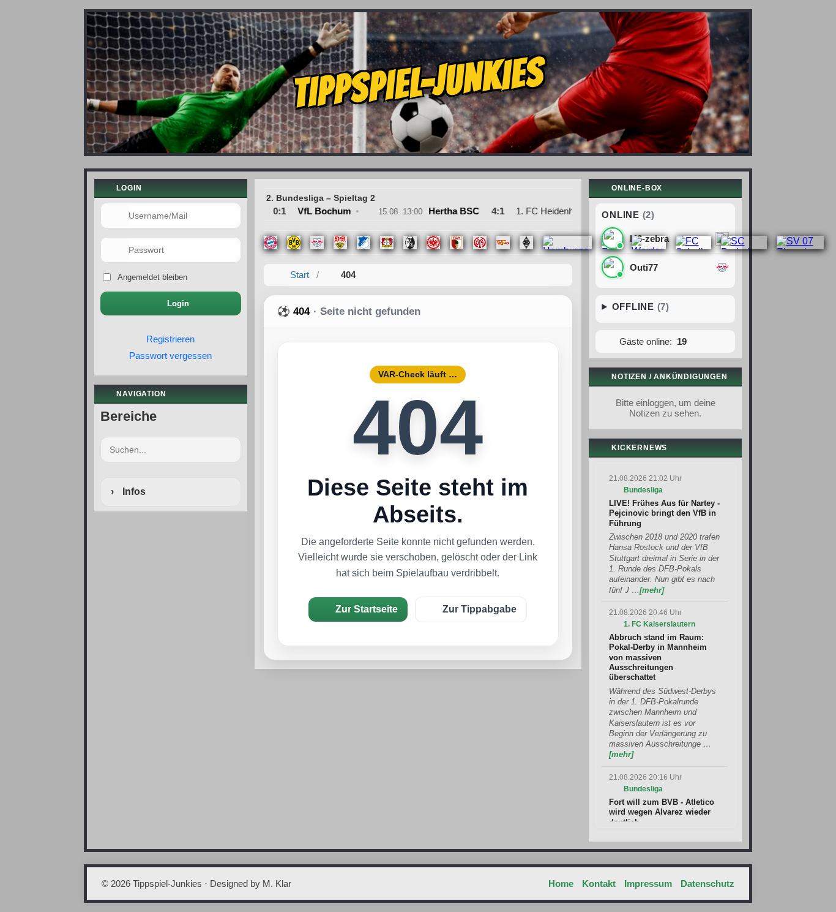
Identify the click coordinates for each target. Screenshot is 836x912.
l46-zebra (649, 239)
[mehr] (652, 590)
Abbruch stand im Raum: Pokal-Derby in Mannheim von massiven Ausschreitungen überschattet (658, 657)
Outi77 (644, 268)
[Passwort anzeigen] (226, 249)
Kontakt (599, 883)
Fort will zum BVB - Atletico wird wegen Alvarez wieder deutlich (661, 812)
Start (300, 275)
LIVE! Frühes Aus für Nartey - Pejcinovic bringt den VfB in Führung (664, 513)
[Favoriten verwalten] (230, 417)
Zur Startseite (366, 609)
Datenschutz (707, 883)
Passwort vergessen (170, 355)
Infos (133, 491)
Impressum (648, 883)
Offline (641, 306)
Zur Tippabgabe (479, 609)
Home (560, 883)
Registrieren (170, 339)
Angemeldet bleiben (152, 277)
